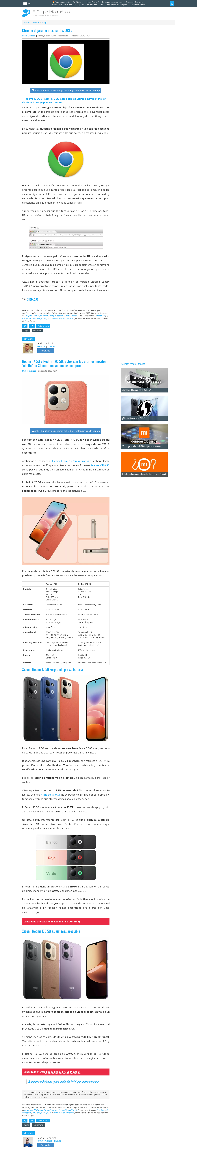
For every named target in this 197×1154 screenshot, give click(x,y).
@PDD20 (41, 346)
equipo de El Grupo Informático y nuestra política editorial (50, 315)
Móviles (26, 1124)
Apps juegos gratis (62, 2)
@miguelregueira (44, 1141)
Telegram (47, 318)
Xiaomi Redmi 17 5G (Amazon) (62, 921)
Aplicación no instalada (87, 4)
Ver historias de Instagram (116, 4)
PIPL (101, 4)
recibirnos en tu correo (63, 318)
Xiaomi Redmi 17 (92, 2)
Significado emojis (137, 4)
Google (26, 330)
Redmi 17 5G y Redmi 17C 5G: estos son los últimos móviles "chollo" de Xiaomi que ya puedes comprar (64, 100)
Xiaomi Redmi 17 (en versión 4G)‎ (71, 461)
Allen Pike (32, 298)
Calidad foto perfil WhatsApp (64, 4)
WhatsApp (37, 318)
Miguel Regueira (29, 371)
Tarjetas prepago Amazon (112, 2)
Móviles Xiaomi (39, 1124)
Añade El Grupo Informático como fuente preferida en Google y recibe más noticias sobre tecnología (67, 90)
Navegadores (37, 330)
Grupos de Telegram (134, 2)
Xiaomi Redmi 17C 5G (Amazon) (63, 1071)
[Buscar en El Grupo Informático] (172, 3)
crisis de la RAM (50, 794)
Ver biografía (45, 350)
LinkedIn (51, 346)
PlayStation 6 (78, 2)
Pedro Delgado (28, 35)
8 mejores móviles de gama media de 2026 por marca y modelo (63, 1081)
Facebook (101, 315)
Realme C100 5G (99, 465)
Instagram (26, 318)
